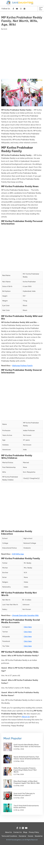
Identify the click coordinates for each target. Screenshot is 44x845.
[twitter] (24, 8)
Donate (30, 836)
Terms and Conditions (9, 836)
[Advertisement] (22, 55)
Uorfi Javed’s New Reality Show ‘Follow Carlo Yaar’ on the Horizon (27, 746)
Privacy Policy (34, 832)
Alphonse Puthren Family (22, 366)
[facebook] (13, 8)
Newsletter (39, 836)
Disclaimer (22, 836)
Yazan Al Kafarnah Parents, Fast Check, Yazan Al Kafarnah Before (27, 758)
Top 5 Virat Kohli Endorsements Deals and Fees (26, 807)
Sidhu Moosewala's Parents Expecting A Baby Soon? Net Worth (25, 770)
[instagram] (21, 8)
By (4, 29)
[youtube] (17, 8)
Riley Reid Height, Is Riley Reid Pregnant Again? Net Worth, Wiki (27, 782)
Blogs (25, 832)
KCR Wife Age (18, 554)
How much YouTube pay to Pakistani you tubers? (24, 794)
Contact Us (17, 832)
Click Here (28, 627)
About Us (26, 717)
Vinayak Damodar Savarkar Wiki (25, 615)
